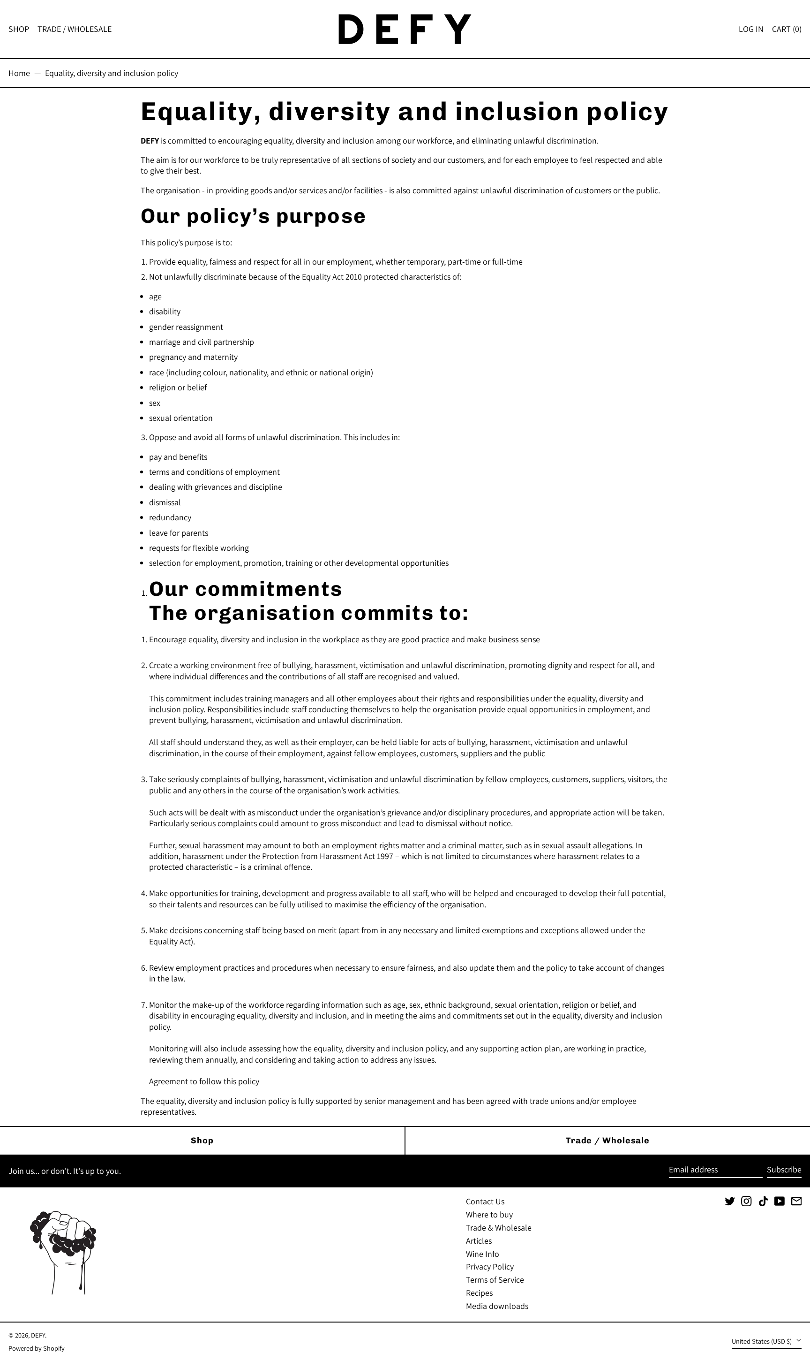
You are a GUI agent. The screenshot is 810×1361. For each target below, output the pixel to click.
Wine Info (482, 1253)
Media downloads (497, 1305)
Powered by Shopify (36, 1348)
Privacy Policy (490, 1266)
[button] (787, 29)
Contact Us (485, 1201)
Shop (202, 1140)
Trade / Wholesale (608, 1140)
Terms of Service (495, 1279)
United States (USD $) (762, 1341)
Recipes (479, 1292)
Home (19, 73)
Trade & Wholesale (499, 1227)
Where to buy (489, 1214)
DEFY (38, 1335)
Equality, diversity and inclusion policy (111, 73)
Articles (479, 1240)
